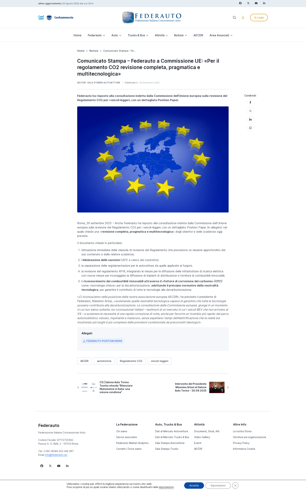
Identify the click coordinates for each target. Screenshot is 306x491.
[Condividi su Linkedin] (250, 119)
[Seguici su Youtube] (58, 465)
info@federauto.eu (56, 454)
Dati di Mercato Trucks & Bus (172, 437)
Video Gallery (202, 437)
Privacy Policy (241, 442)
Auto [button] (114, 35)
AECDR (198, 35)
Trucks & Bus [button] (136, 35)
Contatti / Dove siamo (129, 448)
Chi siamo (121, 431)
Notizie (81, 82)
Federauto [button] (95, 35)
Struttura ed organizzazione (249, 437)
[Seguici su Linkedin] (67, 465)
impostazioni (166, 487)
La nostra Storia (242, 431)
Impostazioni (218, 485)
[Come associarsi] (243, 17)
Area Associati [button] (219, 35)
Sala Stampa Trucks (166, 448)
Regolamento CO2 (131, 360)
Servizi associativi (126, 437)
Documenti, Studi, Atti (206, 431)
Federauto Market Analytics (132, 442)
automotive (104, 360)
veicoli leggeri (159, 360)
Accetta (194, 485)
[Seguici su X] (50, 465)
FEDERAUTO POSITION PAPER (104, 340)
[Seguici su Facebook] (41, 465)
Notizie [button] (179, 35)
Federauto (48, 425)
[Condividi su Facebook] (250, 102)
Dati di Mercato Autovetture (171, 431)
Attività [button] (160, 35)
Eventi (197, 442)
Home (77, 35)
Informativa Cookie (244, 448)
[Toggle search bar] (234, 17)
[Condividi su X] (250, 110)
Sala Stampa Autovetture (103, 82)
